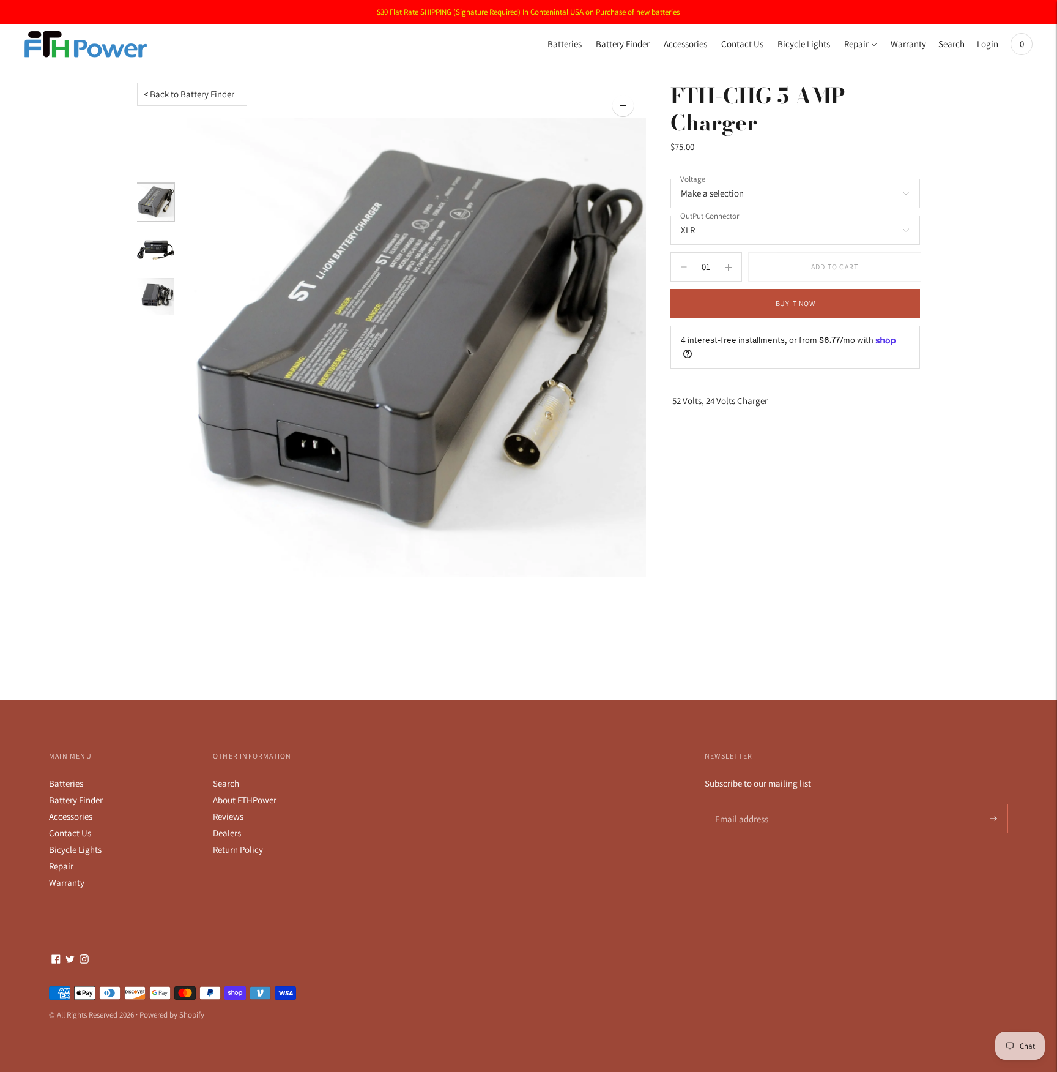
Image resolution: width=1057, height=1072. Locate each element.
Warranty (908, 44)
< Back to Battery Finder (189, 94)
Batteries (564, 44)
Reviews (228, 816)
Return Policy (238, 849)
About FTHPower (244, 800)
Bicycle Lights (803, 44)
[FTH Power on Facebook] (56, 960)
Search (951, 44)
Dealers (227, 833)
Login (987, 44)
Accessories (685, 44)
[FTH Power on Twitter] (70, 960)
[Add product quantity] (684, 267)
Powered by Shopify (171, 1015)
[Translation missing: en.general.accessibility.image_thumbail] (155, 202)
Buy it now (795, 303)
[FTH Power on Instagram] (84, 960)
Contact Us (742, 44)
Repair (856, 44)
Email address (740, 804)
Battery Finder (623, 44)
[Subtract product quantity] (728, 267)
